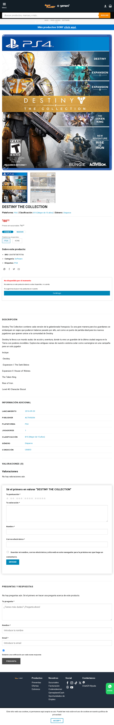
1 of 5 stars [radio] (7, 498)
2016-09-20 (30, 411)
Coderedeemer (55, 689)
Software (18, 259)
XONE (17, 241)
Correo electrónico (15, 539)
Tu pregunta (8, 601)
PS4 (16, 212)
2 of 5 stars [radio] (11, 498)
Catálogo (57, 293)
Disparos (67, 212)
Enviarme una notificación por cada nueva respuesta (21, 655)
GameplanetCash (56, 692)
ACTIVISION (30, 417)
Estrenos (36, 689)
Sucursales (54, 682)
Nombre (10, 526)
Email (5, 638)
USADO (28, 449)
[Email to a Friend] (19, 269)
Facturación (54, 686)
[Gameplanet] (57, 6)
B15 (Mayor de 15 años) (43, 212)
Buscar (104, 15)
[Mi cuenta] (105, 6)
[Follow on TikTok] (76, 683)
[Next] (106, 102)
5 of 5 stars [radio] (40, 498)
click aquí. (70, 27)
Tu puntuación (13, 494)
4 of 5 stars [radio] (28, 498)
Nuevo (20, 232)
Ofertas (35, 686)
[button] (110, 6)
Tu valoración (13, 503)
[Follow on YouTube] (71, 687)
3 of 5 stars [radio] (19, 498)
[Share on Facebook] (9, 269)
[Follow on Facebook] (67, 683)
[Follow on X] (80, 683)
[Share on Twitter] (14, 269)
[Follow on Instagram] (71, 683)
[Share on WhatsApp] (4, 269)
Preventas (36, 682)
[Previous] (7, 102)
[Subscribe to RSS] (67, 687)
